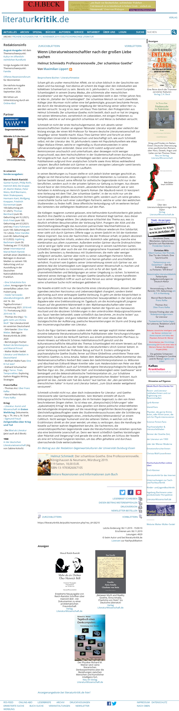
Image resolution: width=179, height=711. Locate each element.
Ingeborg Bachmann (13, 241)
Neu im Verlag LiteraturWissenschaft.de (90, 681)
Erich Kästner (153, 470)
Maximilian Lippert (56, 69)
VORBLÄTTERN (133, 46)
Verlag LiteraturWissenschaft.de (69, 610)
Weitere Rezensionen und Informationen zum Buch (84, 474)
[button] (122, 492)
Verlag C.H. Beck (162, 94)
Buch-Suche (37, 705)
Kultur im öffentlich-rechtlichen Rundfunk (14, 58)
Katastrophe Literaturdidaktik (161, 274)
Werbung (9, 709)
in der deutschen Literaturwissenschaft (14, 443)
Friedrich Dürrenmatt (13, 203)
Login (122, 32)
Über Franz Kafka (161, 307)
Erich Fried (8, 220)
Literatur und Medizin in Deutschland (15, 356)
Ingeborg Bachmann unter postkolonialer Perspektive (160, 493)
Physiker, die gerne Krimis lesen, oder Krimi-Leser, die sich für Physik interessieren (160, 414)
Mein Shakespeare (13, 195)
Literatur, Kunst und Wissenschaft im (15, 409)
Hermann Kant (11, 198)
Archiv (24, 32)
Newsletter (82, 705)
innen (168, 453)
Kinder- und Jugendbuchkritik (161, 487)
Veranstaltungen (59, 705)
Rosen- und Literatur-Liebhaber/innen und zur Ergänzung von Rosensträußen (159, 394)
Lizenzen (116, 540)
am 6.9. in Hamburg (165, 292)
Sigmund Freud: (17, 421)
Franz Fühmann (21, 226)
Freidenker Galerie (161, 245)
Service (79, 32)
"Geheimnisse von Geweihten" (161, 263)
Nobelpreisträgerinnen (162, 314)
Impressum (143, 702)
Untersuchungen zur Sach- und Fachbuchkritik (160, 481)
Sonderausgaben (13, 174)
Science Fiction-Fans (156, 421)
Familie (7, 71)
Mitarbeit (93, 32)
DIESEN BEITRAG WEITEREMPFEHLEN (118, 502)
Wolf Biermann (18, 192)
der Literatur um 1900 (157, 439)
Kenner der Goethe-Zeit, (158, 434)
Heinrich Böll (10, 185)
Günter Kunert (11, 182)
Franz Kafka (9, 397)
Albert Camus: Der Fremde (161, 252)
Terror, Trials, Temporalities (13, 372)
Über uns (109, 32)
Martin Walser (14, 188)
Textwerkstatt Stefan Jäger (161, 321)
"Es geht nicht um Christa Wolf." (15, 320)
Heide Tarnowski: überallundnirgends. (13, 296)
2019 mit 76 (9, 313)
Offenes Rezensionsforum (16, 76)
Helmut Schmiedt (62, 456)
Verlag (173, 17)
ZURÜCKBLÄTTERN (49, 46)
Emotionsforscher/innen (158, 448)
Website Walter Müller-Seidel (161, 524)
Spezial (37, 32)
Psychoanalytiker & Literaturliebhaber (156, 428)
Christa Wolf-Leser (156, 453)
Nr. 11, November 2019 (47, 36)
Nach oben (143, 705)
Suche (140, 32)
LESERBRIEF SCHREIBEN (125, 498)
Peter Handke (22, 232)
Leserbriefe (44, 702)
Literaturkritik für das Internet (161, 475)
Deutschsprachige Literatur (77, 36)
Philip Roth (25, 182)
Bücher (50, 32)
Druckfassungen (80, 702)
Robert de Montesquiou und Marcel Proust (15, 346)
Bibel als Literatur (18, 430)
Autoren (64, 32)
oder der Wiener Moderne (159, 444)
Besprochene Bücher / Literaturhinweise (58, 77)
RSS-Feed (8, 702)
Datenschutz (159, 702)
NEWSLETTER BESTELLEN (124, 510)
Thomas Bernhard (12, 212)
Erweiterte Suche (13, 705)
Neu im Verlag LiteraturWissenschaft (162, 156)
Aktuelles (10, 32)
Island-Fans (152, 407)
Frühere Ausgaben (23, 36)
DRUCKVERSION (129, 506)
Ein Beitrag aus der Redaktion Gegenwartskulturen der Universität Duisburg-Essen (86, 448)
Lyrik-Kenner (153, 402)
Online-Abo (9, 103)
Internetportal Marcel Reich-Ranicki (14, 250)
